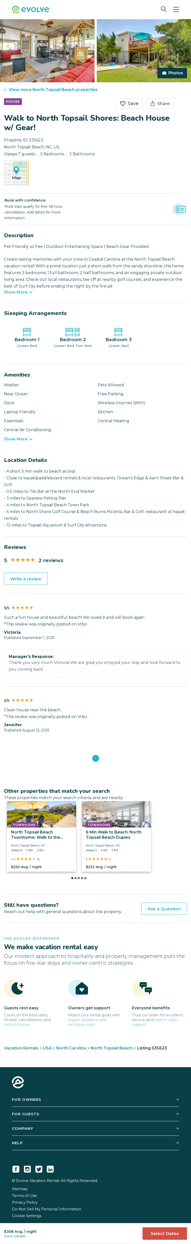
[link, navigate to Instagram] (27, 1168)
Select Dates (165, 1233)
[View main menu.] (176, 9)
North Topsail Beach (112, 1048)
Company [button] (22, 1128)
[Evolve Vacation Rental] (30, 10)
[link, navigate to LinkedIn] (50, 1168)
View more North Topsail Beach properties (53, 89)
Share (163, 103)
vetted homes (17, 1024)
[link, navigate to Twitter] (39, 1168)
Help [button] (17, 1142)
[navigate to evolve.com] (18, 1083)
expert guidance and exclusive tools (87, 1022)
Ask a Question (164, 908)
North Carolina (71, 1048)
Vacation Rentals (21, 1048)
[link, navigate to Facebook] (16, 1168)
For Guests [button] (25, 1114)
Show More (16, 292)
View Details (15, 1236)
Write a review (26, 578)
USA (47, 1048)
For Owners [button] (26, 1099)
